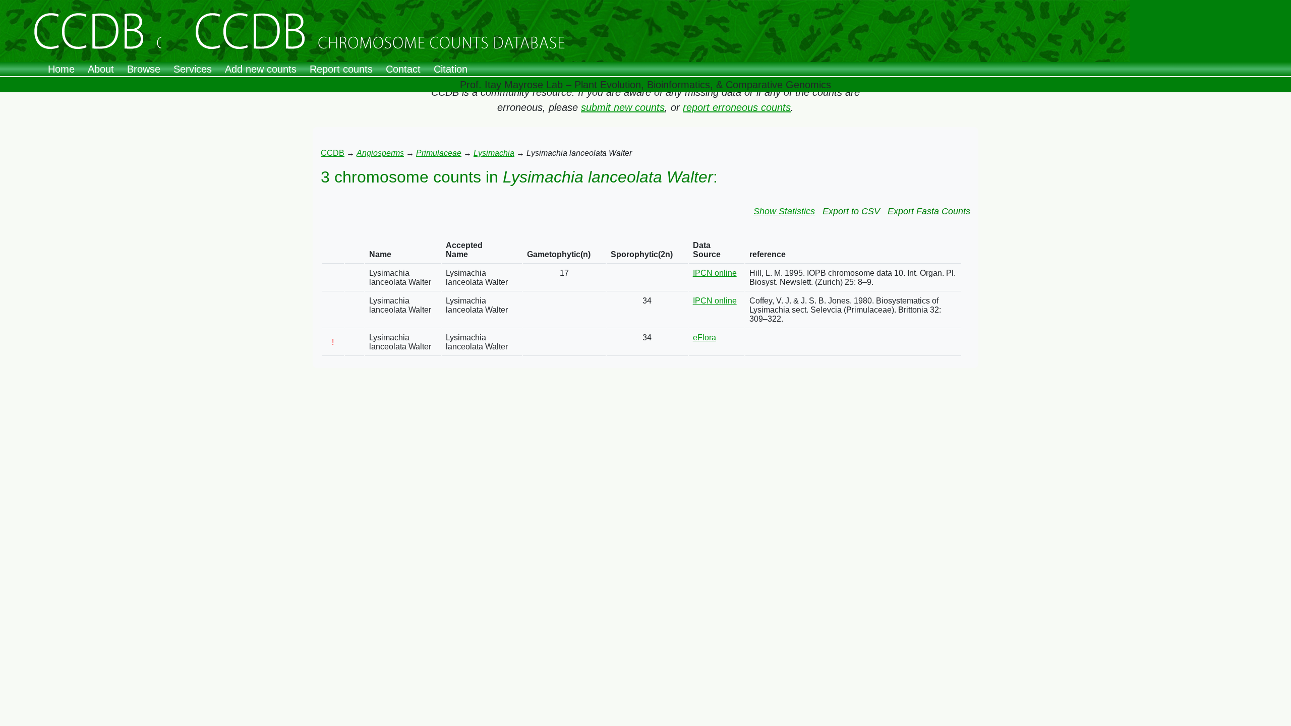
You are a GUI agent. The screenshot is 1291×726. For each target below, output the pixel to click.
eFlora (704, 337)
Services (192, 69)
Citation (450, 69)
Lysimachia (494, 153)
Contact (403, 69)
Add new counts (261, 69)
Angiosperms (380, 153)
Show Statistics (784, 211)
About (101, 69)
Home (61, 69)
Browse (143, 69)
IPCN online (715, 273)
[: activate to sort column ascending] (333, 250)
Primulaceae (438, 153)
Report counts (341, 69)
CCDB (332, 153)
